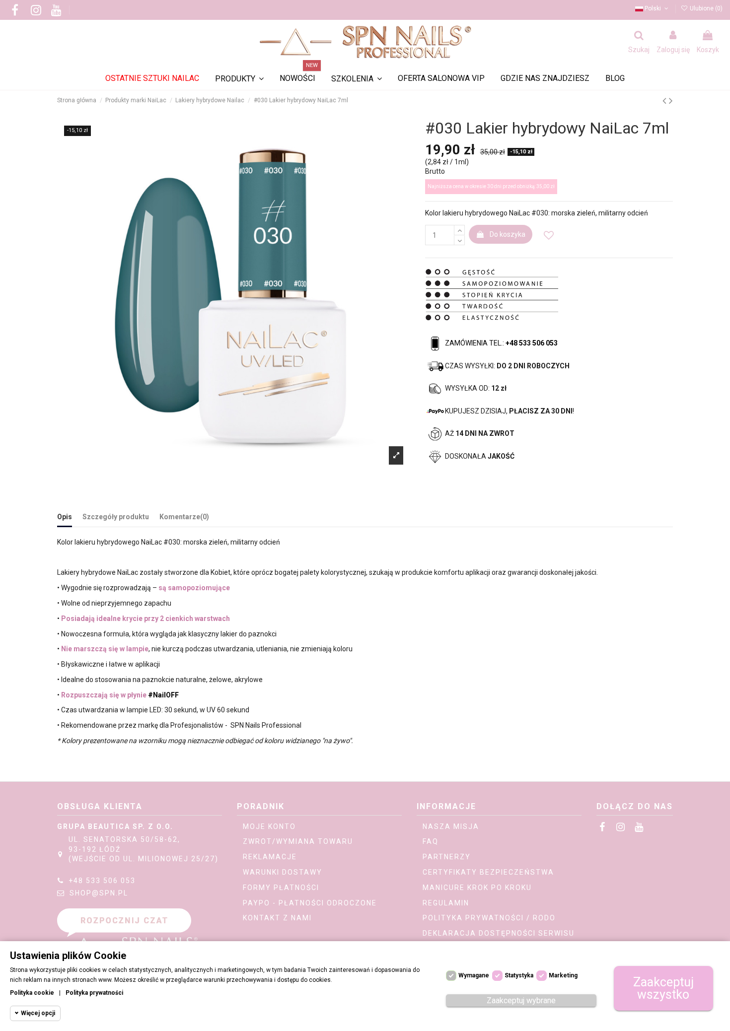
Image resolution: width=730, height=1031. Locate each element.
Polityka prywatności (94, 992)
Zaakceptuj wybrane (521, 1000)
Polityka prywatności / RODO (489, 918)
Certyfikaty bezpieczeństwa (488, 872)
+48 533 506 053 (102, 881)
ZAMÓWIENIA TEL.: (501, 343)
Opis (64, 517)
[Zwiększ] (459, 230)
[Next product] (671, 101)
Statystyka (519, 975)
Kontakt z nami (277, 918)
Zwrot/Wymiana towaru (298, 841)
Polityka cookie (32, 992)
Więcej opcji (38, 1013)
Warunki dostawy (282, 872)
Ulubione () (705, 8)
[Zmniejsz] (459, 240)
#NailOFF (163, 695)
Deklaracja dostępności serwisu (499, 933)
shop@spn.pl (99, 893)
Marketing (563, 975)
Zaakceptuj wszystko (663, 988)
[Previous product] (665, 101)
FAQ (430, 841)
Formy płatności (281, 888)
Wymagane (473, 975)
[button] (356, 79)
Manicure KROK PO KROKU (477, 888)
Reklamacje (270, 857)
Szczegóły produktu (115, 517)
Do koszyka (507, 234)
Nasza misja (451, 826)
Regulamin (446, 903)
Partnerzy (447, 857)
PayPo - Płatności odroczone (310, 903)
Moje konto (269, 826)
